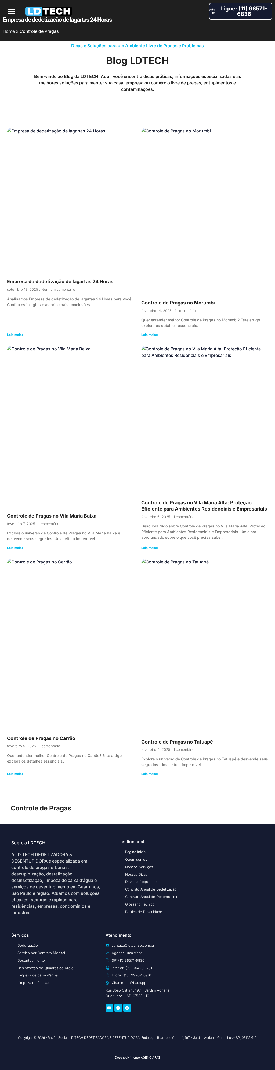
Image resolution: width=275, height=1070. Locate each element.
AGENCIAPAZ (150, 1058)
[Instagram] (127, 1008)
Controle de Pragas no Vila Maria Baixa (51, 516)
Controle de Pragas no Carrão (41, 738)
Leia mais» (15, 335)
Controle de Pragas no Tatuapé (177, 742)
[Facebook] (118, 1008)
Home (9, 31)
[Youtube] (109, 1008)
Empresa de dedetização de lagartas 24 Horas (60, 281)
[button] (11, 11)
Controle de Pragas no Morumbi (178, 303)
